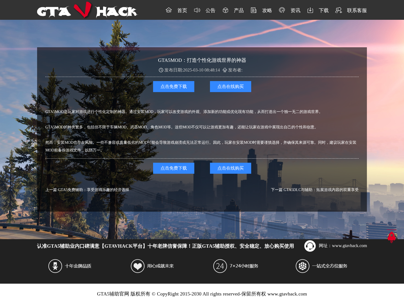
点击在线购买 (230, 86)
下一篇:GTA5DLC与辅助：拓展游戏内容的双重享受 (315, 190)
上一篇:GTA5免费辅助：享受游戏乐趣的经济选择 (87, 190)
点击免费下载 (174, 86)
